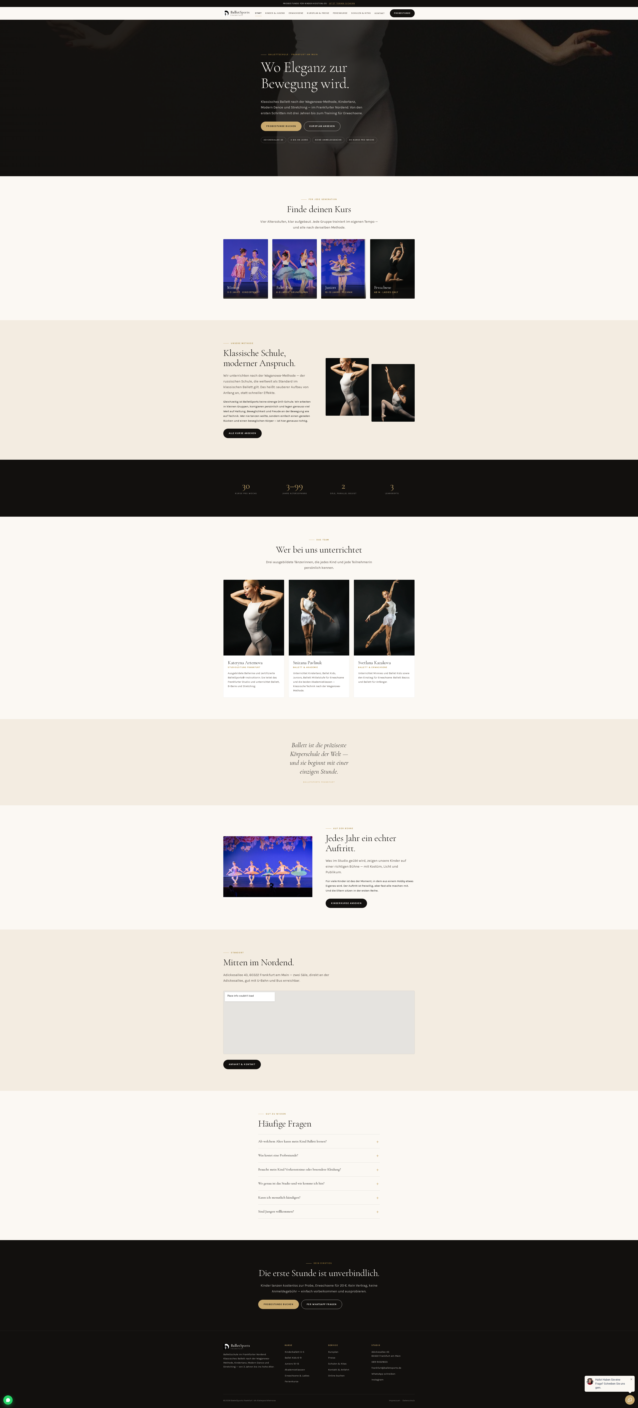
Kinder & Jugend (275, 13)
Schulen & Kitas (361, 13)
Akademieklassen (295, 1369)
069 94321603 (380, 1362)
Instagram (377, 1379)
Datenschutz (409, 1400)
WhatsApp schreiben (383, 1373)
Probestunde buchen (281, 126)
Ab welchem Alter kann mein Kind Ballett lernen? (292, 1141)
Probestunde (402, 13)
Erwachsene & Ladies (297, 1375)
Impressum (394, 1400)
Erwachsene (296, 13)
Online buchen (336, 1375)
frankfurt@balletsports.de (386, 1367)
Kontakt (380, 13)
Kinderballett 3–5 (294, 1352)
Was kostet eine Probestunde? (278, 1155)
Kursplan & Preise (318, 13)
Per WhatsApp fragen (322, 1304)
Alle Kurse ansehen (242, 433)
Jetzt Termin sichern (342, 3)
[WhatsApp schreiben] (8, 1400)
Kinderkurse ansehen (346, 903)
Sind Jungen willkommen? (276, 1211)
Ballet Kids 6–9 (293, 1357)
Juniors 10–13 (292, 1363)
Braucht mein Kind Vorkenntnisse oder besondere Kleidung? (299, 1169)
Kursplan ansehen (322, 126)
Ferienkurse (340, 13)
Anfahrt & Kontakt (242, 1064)
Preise (331, 1357)
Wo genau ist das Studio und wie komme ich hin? (291, 1183)
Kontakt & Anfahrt (338, 1369)
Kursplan (333, 1352)
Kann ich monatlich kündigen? (279, 1197)
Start (258, 13)
